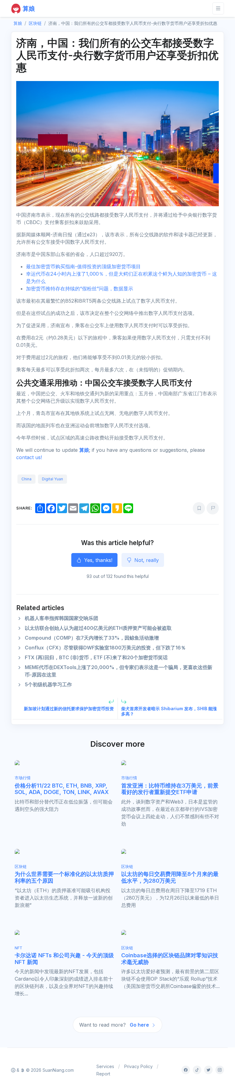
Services (105, 1066)
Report (103, 1073)
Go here (140, 1025)
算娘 (84, 450)
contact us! (29, 457)
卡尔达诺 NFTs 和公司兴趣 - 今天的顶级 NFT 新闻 (64, 958)
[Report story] (213, 508)
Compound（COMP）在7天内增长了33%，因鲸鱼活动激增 (92, 638)
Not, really (146, 560)
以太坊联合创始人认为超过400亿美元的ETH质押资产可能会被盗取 (98, 628)
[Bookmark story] (199, 508)
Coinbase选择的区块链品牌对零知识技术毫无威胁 (169, 958)
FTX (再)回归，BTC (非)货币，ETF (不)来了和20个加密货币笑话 (96, 657)
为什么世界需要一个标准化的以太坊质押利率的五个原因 (64, 877)
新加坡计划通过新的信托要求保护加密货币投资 (69, 708)
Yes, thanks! (97, 560)
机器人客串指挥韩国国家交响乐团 (61, 618)
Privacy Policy (138, 1066)
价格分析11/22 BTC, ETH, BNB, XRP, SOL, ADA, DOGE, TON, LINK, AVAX (62, 789)
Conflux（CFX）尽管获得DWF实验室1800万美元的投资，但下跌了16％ (105, 648)
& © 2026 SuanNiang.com (44, 1070)
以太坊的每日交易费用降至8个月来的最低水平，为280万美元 (169, 877)
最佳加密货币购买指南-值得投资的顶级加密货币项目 (83, 266)
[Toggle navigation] (218, 8)
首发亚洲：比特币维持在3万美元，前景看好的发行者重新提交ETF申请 (169, 789)
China (26, 479)
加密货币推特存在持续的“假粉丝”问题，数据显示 (79, 288)
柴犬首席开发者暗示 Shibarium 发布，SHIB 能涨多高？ (169, 711)
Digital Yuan (52, 479)
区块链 (35, 23)
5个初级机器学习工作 (48, 684)
